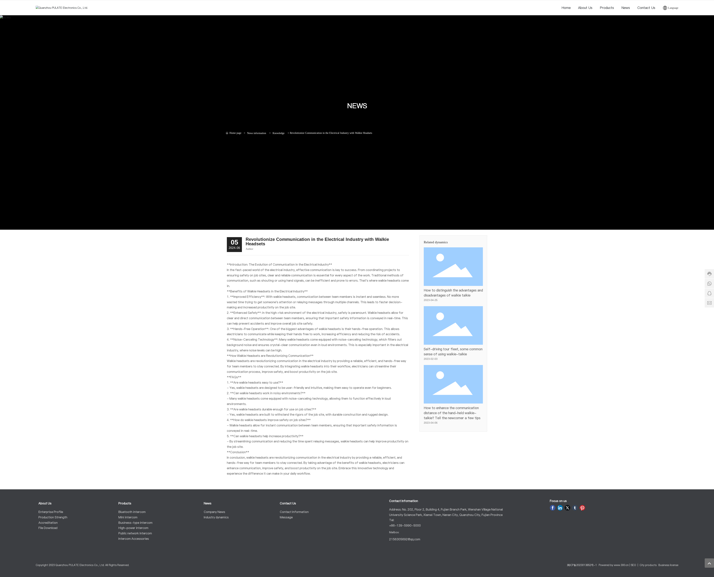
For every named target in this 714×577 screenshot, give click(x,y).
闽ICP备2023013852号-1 (582, 565)
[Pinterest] (582, 508)
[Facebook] (552, 508)
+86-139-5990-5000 (405, 525)
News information (256, 133)
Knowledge (278, 133)
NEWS (357, 105)
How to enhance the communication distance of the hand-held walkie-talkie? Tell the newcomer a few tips (452, 413)
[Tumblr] (575, 508)
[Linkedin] (560, 508)
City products (648, 565)
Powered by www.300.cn (614, 565)
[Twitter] (567, 508)
